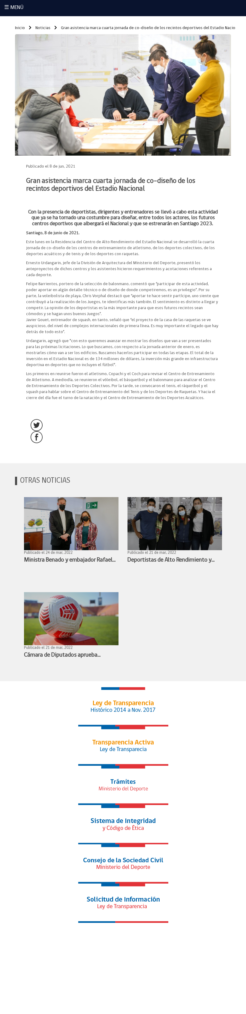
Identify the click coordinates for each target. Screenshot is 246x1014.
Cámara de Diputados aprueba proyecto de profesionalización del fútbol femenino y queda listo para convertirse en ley (66, 656)
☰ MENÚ (13, 7)
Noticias (42, 28)
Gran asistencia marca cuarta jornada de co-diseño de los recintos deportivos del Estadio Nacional (150, 28)
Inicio (20, 28)
